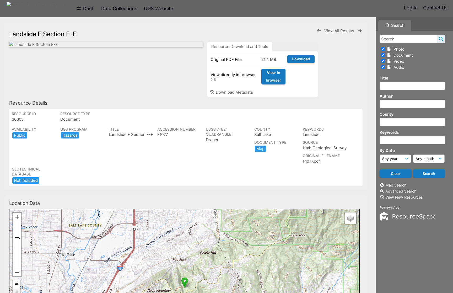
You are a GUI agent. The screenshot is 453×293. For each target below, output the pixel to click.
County (386, 114)
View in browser (273, 76)
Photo (398, 49)
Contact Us (435, 7)
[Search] (441, 39)
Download (301, 59)
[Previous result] (319, 31)
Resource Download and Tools (239, 46)
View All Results (339, 30)
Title (384, 78)
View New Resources (404, 197)
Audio (397, 67)
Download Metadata (234, 92)
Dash (88, 8)
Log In (411, 7)
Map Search (395, 185)
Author (386, 96)
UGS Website (158, 8)
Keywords (389, 132)
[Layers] (350, 218)
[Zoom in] (17, 217)
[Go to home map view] (16, 284)
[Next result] (360, 31)
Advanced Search (400, 191)
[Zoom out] (17, 272)
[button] (184, 282)
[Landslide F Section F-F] (106, 44)
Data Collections (119, 8)
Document (402, 55)
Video (397, 61)
